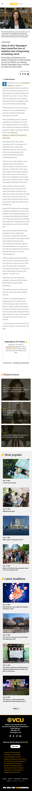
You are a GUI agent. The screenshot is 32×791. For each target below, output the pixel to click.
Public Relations (15, 728)
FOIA (8, 781)
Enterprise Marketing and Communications (15, 726)
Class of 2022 (7, 363)
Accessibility (17, 778)
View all (16, 708)
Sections (2, 4)
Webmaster (25, 778)
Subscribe (15, 746)
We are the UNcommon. (16, 787)
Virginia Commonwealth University (15, 724)
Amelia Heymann (9, 79)
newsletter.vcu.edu (12, 346)
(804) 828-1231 (15, 730)
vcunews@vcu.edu (15, 732)
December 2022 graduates (21, 363)
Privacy (10, 778)
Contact (4, 778)
